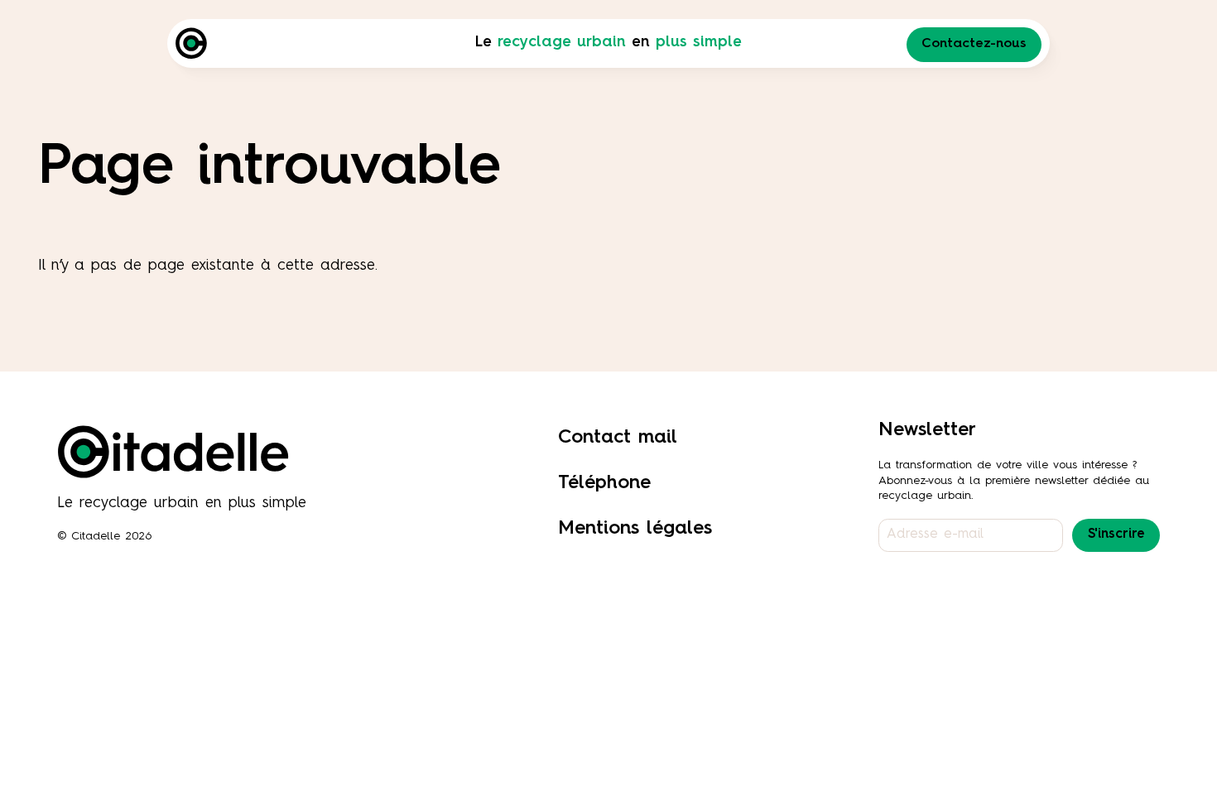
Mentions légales (635, 528)
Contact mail (617, 437)
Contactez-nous (973, 43)
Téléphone (604, 482)
